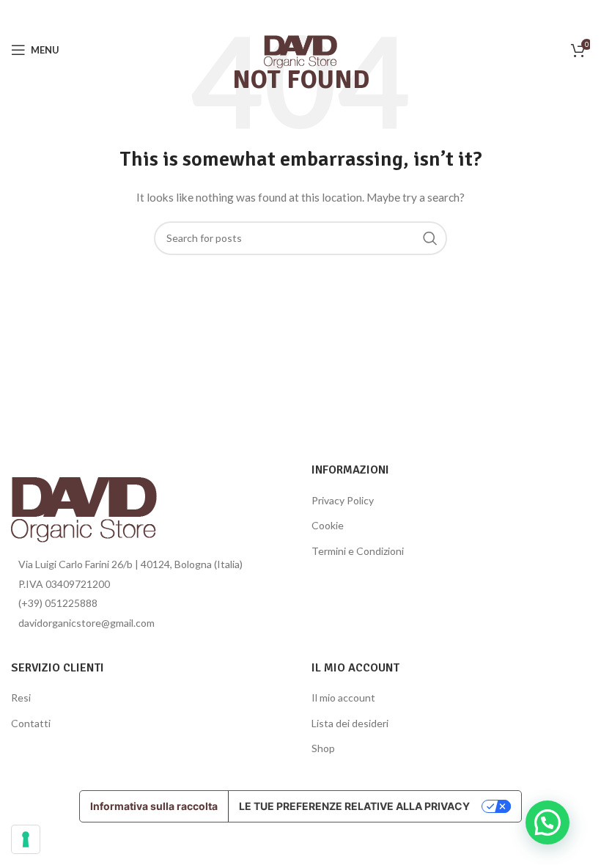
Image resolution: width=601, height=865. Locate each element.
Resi (21, 697)
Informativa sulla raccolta (154, 806)
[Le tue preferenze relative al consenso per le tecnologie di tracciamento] (26, 839)
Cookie (327, 525)
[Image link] (84, 504)
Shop (323, 748)
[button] (547, 822)
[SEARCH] (430, 238)
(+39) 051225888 (57, 603)
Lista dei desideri (349, 723)
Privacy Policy (342, 500)
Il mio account (343, 697)
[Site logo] (300, 49)
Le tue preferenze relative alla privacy (354, 806)
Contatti (31, 723)
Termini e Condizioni (357, 551)
